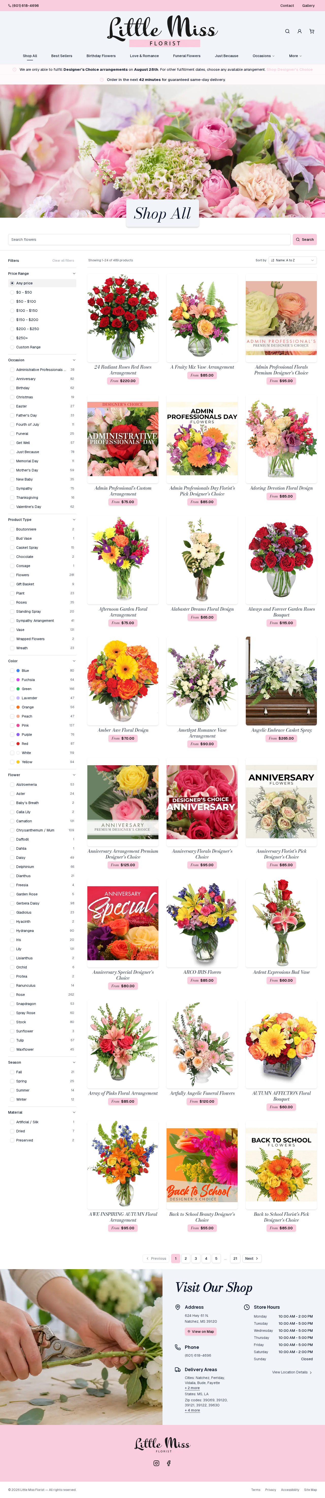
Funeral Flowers (187, 56)
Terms (255, 1490)
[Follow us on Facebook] (168, 1463)
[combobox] (293, 260)
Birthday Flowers (101, 56)
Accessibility (290, 1490)
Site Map (310, 1490)
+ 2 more (192, 1388)
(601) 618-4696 (25, 5)
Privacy (270, 1490)
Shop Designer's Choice (290, 69)
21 (235, 1258)
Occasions (262, 56)
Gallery (308, 5)
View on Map (203, 1331)
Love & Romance (144, 56)
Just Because (226, 56)
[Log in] (300, 31)
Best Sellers (61, 56)
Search (308, 239)
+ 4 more (192, 1410)
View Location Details (290, 1372)
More (293, 56)
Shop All (30, 56)
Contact (287, 5)
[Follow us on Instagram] (156, 1463)
